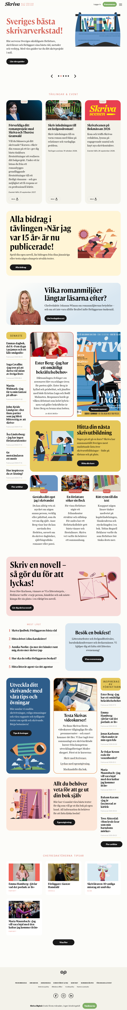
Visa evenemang (93, 659)
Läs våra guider (17, 61)
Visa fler (64, 942)
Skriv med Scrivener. (75, 758)
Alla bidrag (21, 267)
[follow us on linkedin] (71, 995)
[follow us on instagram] (63, 995)
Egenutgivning (64, 822)
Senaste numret (99, 409)
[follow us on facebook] (55, 995)
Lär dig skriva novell (21, 607)
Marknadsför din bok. (75, 769)
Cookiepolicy (69, 987)
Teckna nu (89, 1006)
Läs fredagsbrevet (55, 318)
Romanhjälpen (87, 983)
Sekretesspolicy (43, 987)
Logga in (97, 4)
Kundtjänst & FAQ (60, 983)
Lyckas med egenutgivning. (75, 764)
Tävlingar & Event (104, 983)
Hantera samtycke (83, 987)
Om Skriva (34, 983)
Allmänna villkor (57, 987)
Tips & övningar (20, 733)
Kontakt (74, 983)
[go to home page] (12, 4)
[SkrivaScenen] (103, 110)
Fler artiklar (17, 487)
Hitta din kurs (87, 463)
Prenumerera (109, 4)
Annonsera (46, 983)
